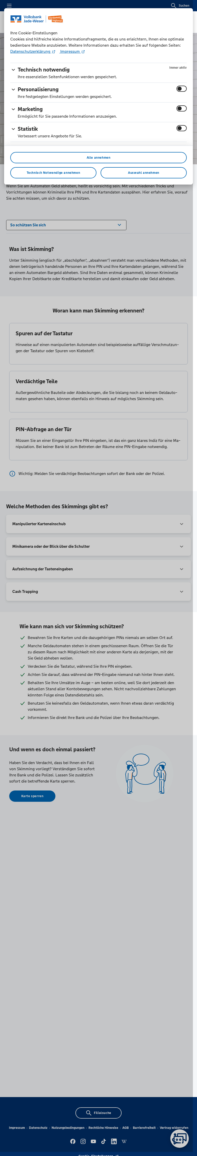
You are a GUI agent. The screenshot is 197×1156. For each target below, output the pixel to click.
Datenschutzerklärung (30, 51)
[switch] (181, 89)
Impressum (70, 51)
